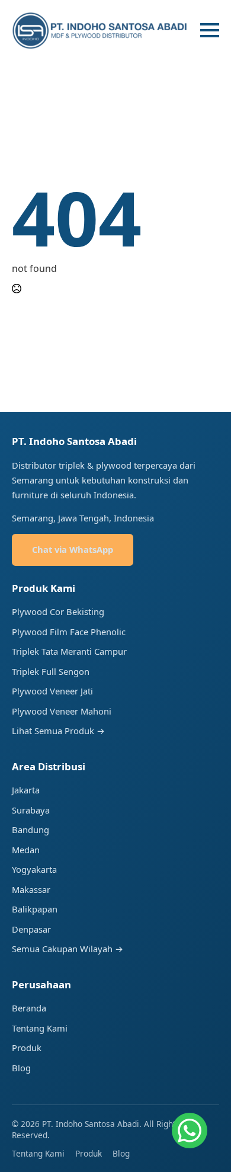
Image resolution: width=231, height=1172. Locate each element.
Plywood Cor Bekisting (58, 611)
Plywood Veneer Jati (52, 691)
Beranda (29, 1008)
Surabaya (31, 810)
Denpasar (31, 929)
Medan (26, 850)
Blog (21, 1068)
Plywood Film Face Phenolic (69, 632)
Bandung (30, 829)
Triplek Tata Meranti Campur (69, 651)
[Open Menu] (209, 30)
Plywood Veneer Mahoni (61, 711)
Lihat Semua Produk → (58, 730)
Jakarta (26, 790)
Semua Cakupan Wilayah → (67, 949)
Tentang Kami (40, 1028)
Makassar (31, 889)
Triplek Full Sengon (50, 671)
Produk (26, 1047)
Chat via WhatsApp (72, 549)
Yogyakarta (34, 869)
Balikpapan (34, 909)
